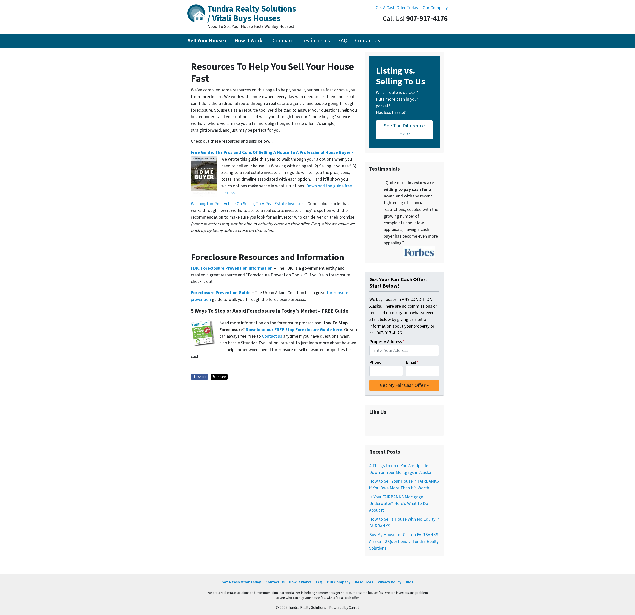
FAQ (342, 41)
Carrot (354, 607)
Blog (409, 582)
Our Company (435, 8)
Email (412, 362)
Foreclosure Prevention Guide (221, 293)
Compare (283, 41)
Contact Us (367, 41)
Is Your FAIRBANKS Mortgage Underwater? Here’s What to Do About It (398, 503)
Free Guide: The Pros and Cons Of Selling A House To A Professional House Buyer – (272, 152)
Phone (375, 362)
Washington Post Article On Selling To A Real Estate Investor (247, 204)
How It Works (250, 41)
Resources (364, 582)
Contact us (272, 336)
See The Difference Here (404, 129)
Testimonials (315, 41)
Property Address (387, 342)
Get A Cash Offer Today (397, 8)
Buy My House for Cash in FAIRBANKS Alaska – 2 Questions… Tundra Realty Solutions (404, 541)
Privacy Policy (389, 582)
